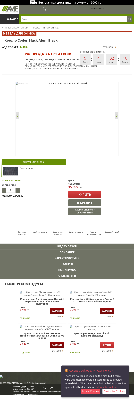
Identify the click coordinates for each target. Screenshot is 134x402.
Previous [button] (17, 115)
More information (106, 387)
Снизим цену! (84, 211)
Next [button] (116, 115)
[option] (67, 83)
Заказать (57, 311)
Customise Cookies (114, 391)
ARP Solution (33, 394)
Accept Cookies (90, 391)
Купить (84, 194)
